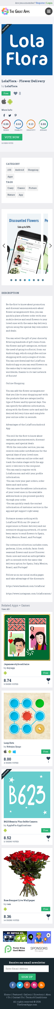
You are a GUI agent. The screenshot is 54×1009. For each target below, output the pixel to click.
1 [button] (11, 280)
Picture (33, 188)
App (21, 194)
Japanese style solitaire (16, 664)
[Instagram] (34, 985)
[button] (4, 245)
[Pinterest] (27, 985)
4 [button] (24, 280)
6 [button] (33, 280)
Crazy (11, 188)
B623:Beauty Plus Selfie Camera (20, 821)
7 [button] (38, 280)
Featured (17, 994)
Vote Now (11, 137)
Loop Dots (9, 742)
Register (40, 3)
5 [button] (29, 280)
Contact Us (18, 997)
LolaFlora (11, 86)
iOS (9, 169)
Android (19, 169)
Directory (39, 994)
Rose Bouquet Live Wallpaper (19, 900)
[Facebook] (12, 985)
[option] (24, 244)
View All (5, 609)
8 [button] (42, 280)
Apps (10, 176)
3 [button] (20, 280)
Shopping (33, 169)
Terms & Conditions (36, 997)
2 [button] (15, 280)
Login (49, 3)
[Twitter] (19, 985)
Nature (11, 194)
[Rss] (41, 985)
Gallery (28, 994)
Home (7, 994)
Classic (21, 188)
